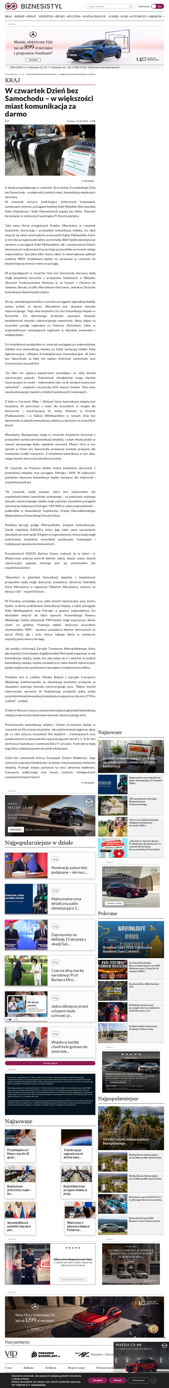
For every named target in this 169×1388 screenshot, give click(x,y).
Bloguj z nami (76, 1368)
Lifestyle (46, 16)
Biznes (20, 16)
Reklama (29, 1368)
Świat (31, 16)
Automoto (138, 16)
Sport (60, 16)
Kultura (74, 16)
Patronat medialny (107, 1368)
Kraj (8, 16)
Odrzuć (117, 1380)
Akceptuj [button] (97, 1380)
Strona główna (11, 74)
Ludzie (113, 16)
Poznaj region (94, 16)
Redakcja (50, 1368)
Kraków (156, 16)
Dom (124, 16)
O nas (8, 1368)
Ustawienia (139, 1380)
